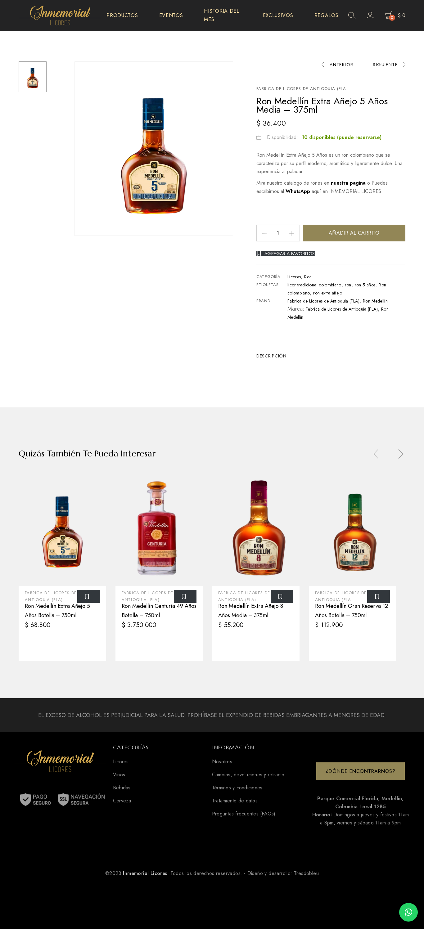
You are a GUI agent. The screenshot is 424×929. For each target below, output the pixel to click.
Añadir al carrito (354, 232)
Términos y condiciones (237, 787)
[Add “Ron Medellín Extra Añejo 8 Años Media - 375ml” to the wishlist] (282, 596)
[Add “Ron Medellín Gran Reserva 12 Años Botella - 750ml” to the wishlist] (378, 596)
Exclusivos (278, 15)
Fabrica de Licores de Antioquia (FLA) (302, 89)
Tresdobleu (306, 873)
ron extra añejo (327, 293)
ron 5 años (365, 285)
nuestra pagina (349, 182)
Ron (308, 277)
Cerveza (122, 800)
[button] (408, 912)
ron (348, 285)
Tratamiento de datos (235, 800)
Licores (294, 277)
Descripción (271, 356)
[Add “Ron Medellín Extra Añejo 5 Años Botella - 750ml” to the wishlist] (88, 596)
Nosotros (222, 761)
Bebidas (122, 787)
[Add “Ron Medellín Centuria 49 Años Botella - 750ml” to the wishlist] (185, 596)
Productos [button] (122, 15)
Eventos (171, 15)
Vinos (119, 774)
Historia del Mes (221, 15)
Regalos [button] (326, 15)
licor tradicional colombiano (314, 285)
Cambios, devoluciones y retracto (248, 774)
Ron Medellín (375, 301)
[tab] (273, 356)
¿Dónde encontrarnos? (360, 771)
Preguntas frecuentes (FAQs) (243, 813)
